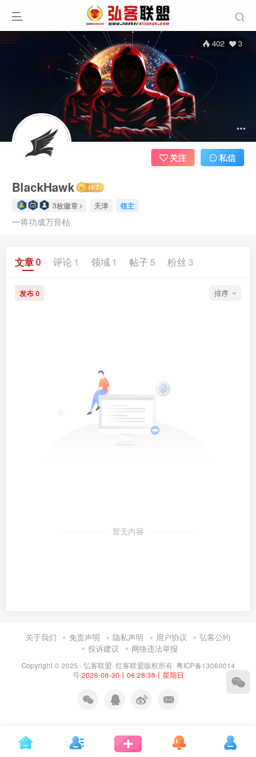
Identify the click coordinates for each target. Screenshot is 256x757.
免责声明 (84, 637)
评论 (66, 262)
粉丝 (180, 262)
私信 (227, 157)
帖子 (142, 262)
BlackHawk (43, 187)
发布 (29, 293)
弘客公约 (214, 637)
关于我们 (41, 637)
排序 (221, 293)
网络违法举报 (155, 648)
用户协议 (171, 637)
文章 (28, 262)
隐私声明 (128, 637)
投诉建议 (103, 648)
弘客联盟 (97, 665)
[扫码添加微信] (238, 682)
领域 (104, 262)
